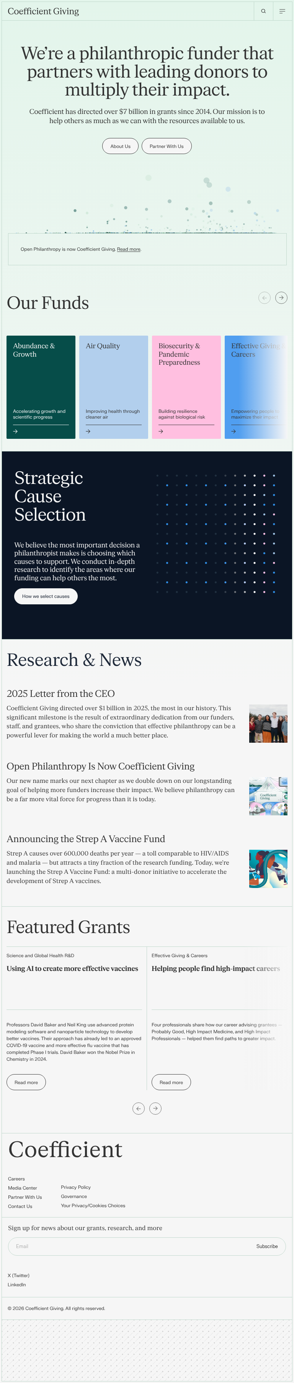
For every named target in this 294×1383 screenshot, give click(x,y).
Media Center (22, 1188)
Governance (74, 1196)
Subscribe (267, 1246)
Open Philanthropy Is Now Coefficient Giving (100, 767)
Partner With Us (25, 1197)
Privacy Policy (76, 1187)
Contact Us (20, 1206)
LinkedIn (17, 1285)
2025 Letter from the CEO (61, 694)
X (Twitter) (18, 1276)
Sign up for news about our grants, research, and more (85, 1228)
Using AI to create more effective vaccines (72, 968)
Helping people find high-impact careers (216, 968)
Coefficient (65, 1150)
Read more (128, 249)
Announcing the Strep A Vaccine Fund (86, 839)
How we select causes (46, 596)
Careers (16, 1179)
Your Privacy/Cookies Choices (93, 1206)
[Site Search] (263, 11)
